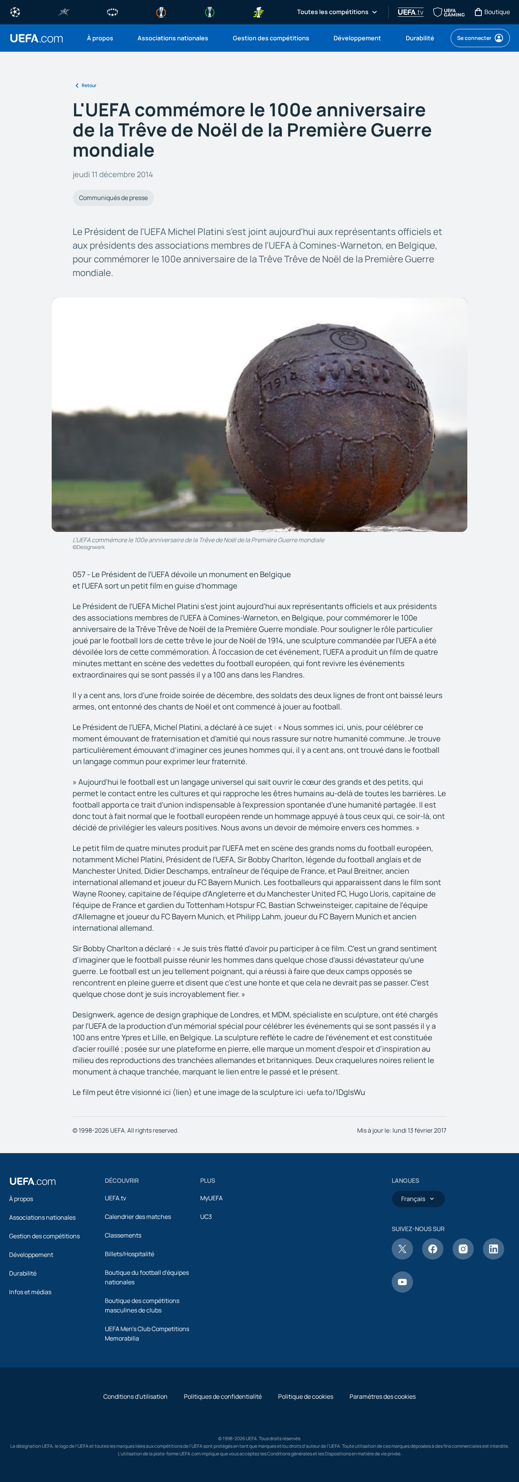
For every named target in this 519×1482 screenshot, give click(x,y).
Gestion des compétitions (44, 1236)
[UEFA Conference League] (210, 11)
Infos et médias (30, 1292)
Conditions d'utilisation (135, 1396)
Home (36, 38)
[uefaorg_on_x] (402, 1257)
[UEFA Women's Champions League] (112, 11)
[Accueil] (32, 1181)
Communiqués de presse (113, 198)
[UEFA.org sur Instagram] (463, 1257)
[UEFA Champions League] (15, 11)
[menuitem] (102, 38)
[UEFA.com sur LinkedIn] (493, 1257)
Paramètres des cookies (383, 1396)
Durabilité (22, 1273)
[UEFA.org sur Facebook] (432, 1257)
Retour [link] (89, 85)
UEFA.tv (115, 1198)
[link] (100, 38)
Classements (123, 1235)
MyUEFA (211, 1198)
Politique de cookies (305, 1396)
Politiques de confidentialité (223, 1396)
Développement (31, 1254)
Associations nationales (42, 1217)
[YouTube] (402, 1290)
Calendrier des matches (138, 1216)
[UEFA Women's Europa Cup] (258, 11)
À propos (21, 1199)
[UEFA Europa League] (161, 11)
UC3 (206, 1216)
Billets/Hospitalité (129, 1254)
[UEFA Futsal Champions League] (64, 11)
